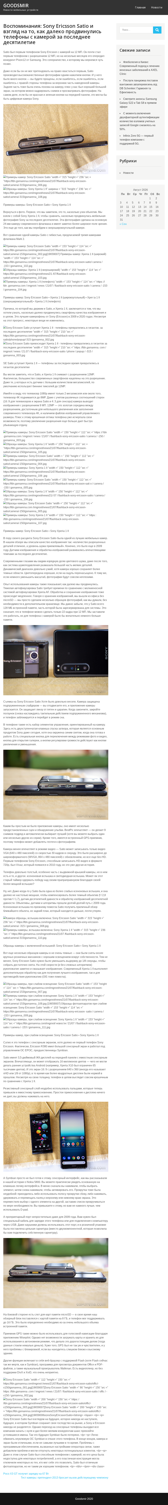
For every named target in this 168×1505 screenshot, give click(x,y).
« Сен (123, 224)
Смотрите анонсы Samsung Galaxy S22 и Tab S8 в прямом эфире (138, 102)
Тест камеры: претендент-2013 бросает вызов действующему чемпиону (64, 1477)
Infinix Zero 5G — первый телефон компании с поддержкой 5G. (137, 139)
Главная (140, 7)
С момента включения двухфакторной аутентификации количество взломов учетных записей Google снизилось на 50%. (139, 121)
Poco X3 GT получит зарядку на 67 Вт (26, 1473)
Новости (156, 7)
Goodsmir (16, 5)
